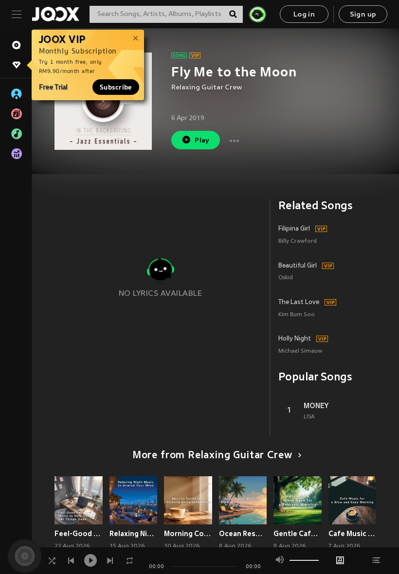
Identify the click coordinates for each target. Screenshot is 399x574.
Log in (304, 14)
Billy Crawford (297, 241)
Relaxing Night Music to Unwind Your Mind (133, 534)
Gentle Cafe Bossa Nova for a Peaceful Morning (297, 534)
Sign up (363, 14)
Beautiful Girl (297, 266)
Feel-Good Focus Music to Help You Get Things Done (78, 534)
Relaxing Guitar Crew (206, 87)
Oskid (285, 278)
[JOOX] (55, 14)
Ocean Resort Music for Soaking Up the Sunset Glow (243, 534)
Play (202, 140)
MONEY (316, 406)
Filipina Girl (294, 229)
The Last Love (298, 302)
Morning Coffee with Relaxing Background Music (188, 534)
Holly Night (294, 339)
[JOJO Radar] (257, 14)
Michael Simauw (300, 351)
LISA (309, 417)
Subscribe (116, 87)
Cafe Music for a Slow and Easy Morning (352, 534)
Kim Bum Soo (296, 315)
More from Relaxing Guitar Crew (212, 455)
